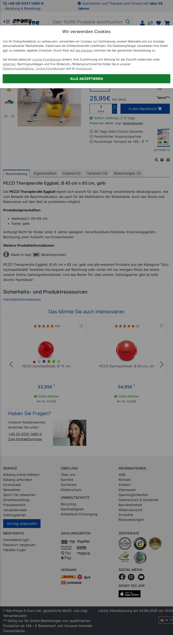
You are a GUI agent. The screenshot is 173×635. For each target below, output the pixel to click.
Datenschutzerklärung (18, 68)
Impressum (84, 68)
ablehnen (9, 64)
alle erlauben (84, 50)
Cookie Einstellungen (46, 59)
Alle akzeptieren (86, 79)
